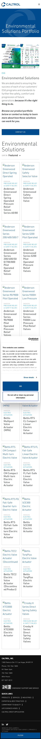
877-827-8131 (7, 680)
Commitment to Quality (11, 705)
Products (6, 697)
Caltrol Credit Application (13, 712)
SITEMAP (5, 731)
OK (20, 386)
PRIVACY (32, 729)
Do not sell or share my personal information (20, 396)
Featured (13, 155)
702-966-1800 (12, 666)
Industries (26, 697)
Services (16, 697)
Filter (20, 735)
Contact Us (20, 132)
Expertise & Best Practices (13, 701)
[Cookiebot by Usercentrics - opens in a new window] (28, 339)
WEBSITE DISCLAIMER (10, 728)
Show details (29, 377)
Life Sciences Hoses (10, 708)
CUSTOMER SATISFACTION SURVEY (14, 729)
